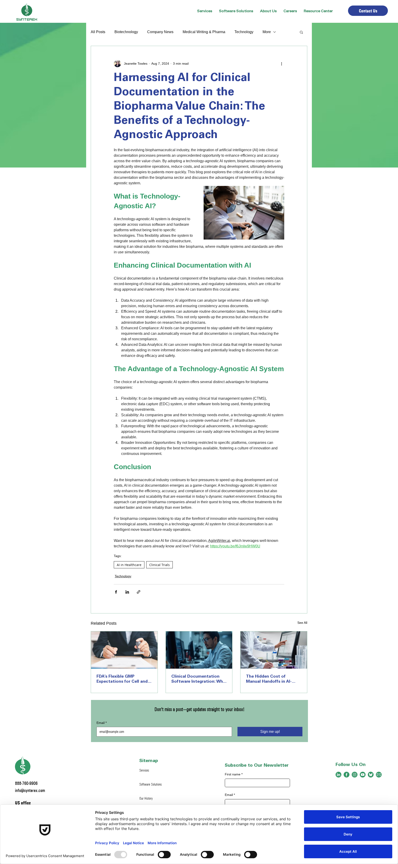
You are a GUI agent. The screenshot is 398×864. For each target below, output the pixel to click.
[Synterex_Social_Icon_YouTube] (363, 774)
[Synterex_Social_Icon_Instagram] (354, 774)
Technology (243, 32)
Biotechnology (126, 32)
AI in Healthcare (129, 565)
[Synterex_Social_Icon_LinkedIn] (338, 774)
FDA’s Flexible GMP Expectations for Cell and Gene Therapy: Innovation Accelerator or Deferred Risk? (122, 679)
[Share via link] (138, 592)
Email (102, 723)
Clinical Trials (159, 565)
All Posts (98, 32)
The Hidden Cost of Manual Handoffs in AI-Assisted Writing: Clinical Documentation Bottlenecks (271, 679)
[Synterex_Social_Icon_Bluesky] (371, 774)
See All (302, 622)
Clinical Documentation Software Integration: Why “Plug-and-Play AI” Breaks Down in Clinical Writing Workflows (198, 679)
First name (234, 774)
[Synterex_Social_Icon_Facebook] (346, 774)
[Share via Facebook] (116, 592)
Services (144, 770)
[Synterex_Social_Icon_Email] (379, 774)
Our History (146, 798)
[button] (268, 11)
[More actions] (281, 63)
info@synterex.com (30, 790)
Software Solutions (150, 784)
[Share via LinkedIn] (127, 592)
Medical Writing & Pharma (204, 32)
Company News (160, 32)
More (267, 32)
